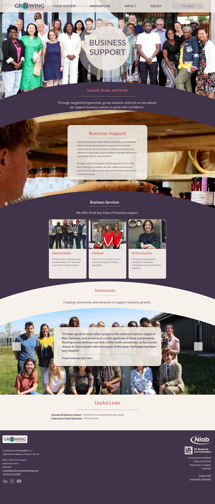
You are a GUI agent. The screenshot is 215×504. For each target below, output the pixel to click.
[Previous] (16, 346)
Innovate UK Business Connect (66, 414)
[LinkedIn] (5, 481)
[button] (130, 6)
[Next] (198, 346)
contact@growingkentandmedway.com (20, 470)
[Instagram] (12, 481)
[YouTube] (19, 481)
